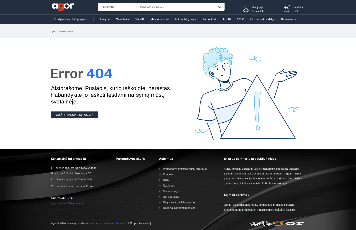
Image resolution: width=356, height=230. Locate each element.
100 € (240, 19)
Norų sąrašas (171, 196)
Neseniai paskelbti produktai (179, 207)
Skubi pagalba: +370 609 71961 (75, 179)
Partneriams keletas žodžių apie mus (185, 168)
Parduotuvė (209, 19)
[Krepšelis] (220, 7)
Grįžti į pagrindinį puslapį (74, 114)
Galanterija (122, 19)
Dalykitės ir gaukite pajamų (179, 202)
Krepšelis (298, 7)
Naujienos (169, 185)
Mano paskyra (171, 191)
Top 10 (227, 19)
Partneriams (288, 19)
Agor (53, 31)
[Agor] (63, 7)
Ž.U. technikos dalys (262, 19)
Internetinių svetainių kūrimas (106, 223)
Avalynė (105, 19)
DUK (166, 180)
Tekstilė (139, 19)
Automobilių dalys (185, 19)
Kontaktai (168, 174)
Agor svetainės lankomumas (67, 203)
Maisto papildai (160, 19)
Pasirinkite (258, 10)
